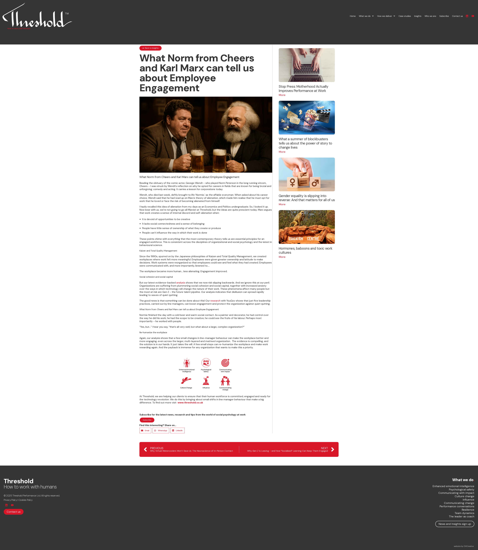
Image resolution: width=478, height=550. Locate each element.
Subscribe (444, 16)
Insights (417, 16)
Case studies (405, 16)
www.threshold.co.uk (190, 402)
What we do (365, 16)
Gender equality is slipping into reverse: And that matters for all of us (307, 198)
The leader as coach (461, 516)
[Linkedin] (467, 16)
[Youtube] (473, 16)
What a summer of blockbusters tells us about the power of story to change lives (305, 143)
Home (353, 16)
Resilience (468, 510)
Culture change (464, 496)
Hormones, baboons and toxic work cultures (305, 250)
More (282, 95)
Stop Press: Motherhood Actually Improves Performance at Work (303, 88)
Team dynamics (464, 513)
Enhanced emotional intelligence (453, 486)
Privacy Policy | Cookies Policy (18, 500)
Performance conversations (457, 506)
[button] (145, 430)
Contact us (457, 16)
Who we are (430, 16)
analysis (180, 282)
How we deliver (384, 16)
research (215, 300)
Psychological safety (461, 489)
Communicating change (459, 503)
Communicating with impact (456, 493)
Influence (468, 499)
